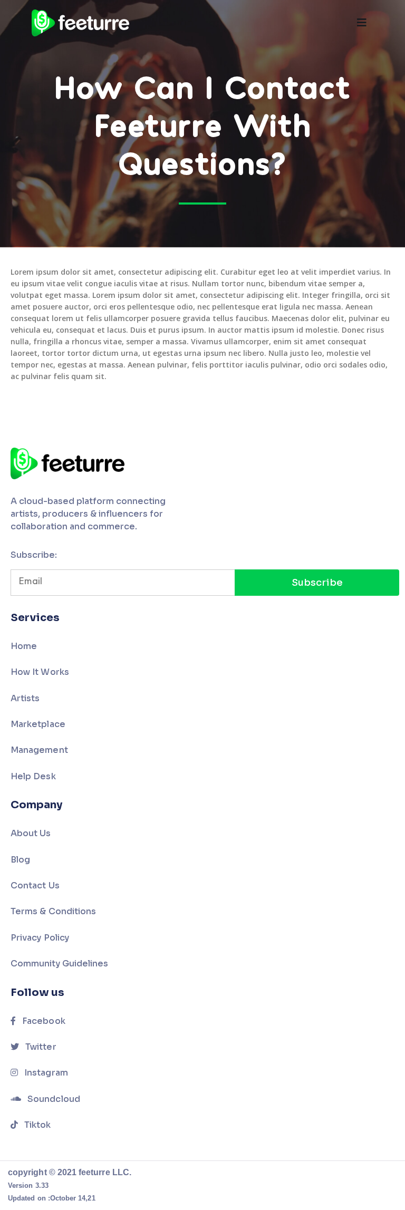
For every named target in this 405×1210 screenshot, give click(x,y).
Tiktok (36, 1124)
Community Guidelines (59, 963)
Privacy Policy (40, 937)
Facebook (42, 1021)
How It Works (40, 671)
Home (24, 646)
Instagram (45, 1072)
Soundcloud (52, 1099)
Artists (25, 698)
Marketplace (38, 724)
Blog (20, 859)
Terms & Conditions (53, 911)
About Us (31, 833)
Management (39, 750)
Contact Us (35, 885)
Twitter (39, 1046)
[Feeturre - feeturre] (80, 22)
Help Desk (33, 776)
